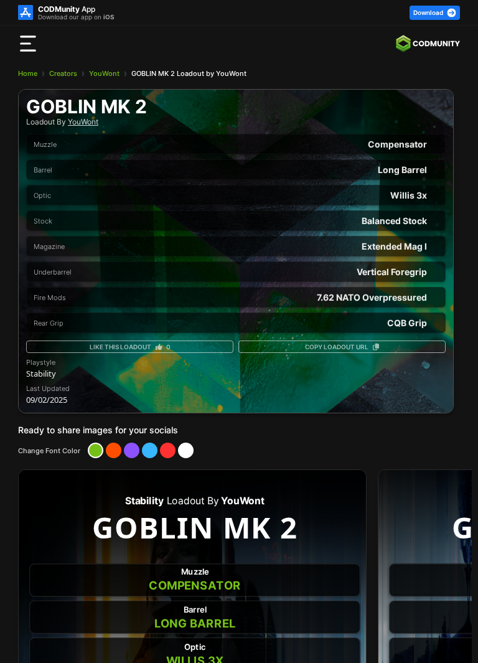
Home (27, 73)
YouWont (104, 73)
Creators (63, 73)
